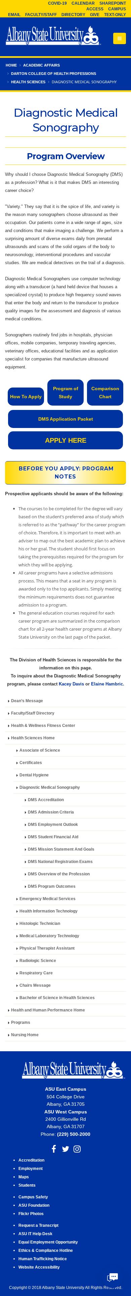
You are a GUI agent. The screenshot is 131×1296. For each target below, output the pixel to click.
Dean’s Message (27, 700)
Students (27, 1185)
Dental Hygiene (34, 775)
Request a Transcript (38, 1225)
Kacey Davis (71, 683)
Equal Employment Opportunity (48, 1242)
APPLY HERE (65, 440)
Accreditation (31, 1160)
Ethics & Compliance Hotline (45, 1250)
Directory (73, 14)
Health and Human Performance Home (48, 1010)
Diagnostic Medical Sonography (49, 787)
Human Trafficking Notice (42, 1259)
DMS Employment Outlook (53, 824)
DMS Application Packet (65, 419)
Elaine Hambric (107, 683)
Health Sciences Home (33, 738)
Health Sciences (28, 82)
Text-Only (115, 14)
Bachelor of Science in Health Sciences (57, 997)
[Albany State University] (53, 36)
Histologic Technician (39, 923)
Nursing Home (25, 1035)
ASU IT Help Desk (35, 1233)
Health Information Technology (48, 911)
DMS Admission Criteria (51, 812)
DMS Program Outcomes (52, 886)
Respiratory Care (36, 973)
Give (94, 14)
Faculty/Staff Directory (32, 713)
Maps (23, 1177)
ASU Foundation (33, 1205)
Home (11, 65)
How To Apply (26, 396)
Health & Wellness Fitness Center (43, 725)
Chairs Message (35, 985)
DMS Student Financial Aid (53, 837)
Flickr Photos (31, 1213)
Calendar (83, 3)
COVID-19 (57, 3)
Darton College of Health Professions (53, 74)
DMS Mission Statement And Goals (61, 849)
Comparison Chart (105, 392)
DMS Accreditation (46, 799)
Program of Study (65, 392)
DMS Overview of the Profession (59, 874)
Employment (30, 1168)
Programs (20, 1022)
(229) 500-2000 (73, 1134)
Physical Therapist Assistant (47, 948)
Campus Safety (33, 1197)
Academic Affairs (41, 65)
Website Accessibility (39, 1267)
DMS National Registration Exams (60, 861)
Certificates (30, 762)
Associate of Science (39, 750)
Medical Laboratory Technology (49, 936)
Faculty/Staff (41, 14)
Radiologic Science (37, 960)
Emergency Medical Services (47, 898)
